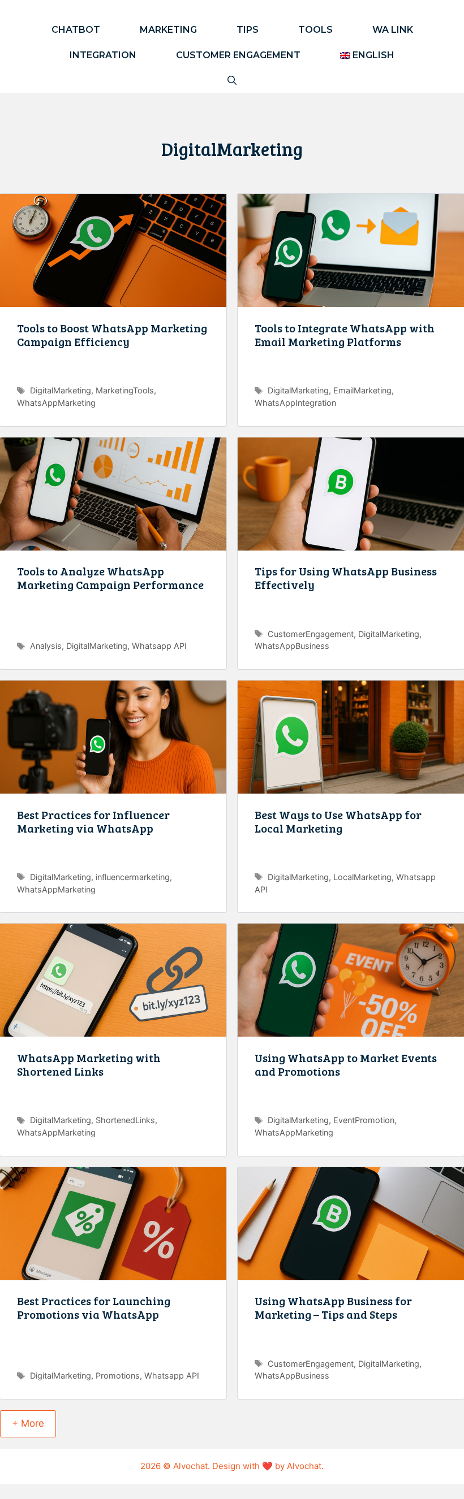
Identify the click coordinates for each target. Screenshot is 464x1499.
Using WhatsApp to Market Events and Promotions (346, 1064)
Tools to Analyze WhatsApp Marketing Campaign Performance (110, 577)
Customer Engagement (238, 55)
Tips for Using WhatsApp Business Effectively (346, 577)
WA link (392, 29)
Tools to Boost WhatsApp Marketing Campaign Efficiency (112, 334)
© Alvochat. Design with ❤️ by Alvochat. (243, 1466)
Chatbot (75, 29)
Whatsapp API (159, 646)
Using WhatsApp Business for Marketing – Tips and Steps (333, 1307)
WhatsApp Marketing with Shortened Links (89, 1064)
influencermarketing (133, 877)
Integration (103, 55)
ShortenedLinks (125, 1120)
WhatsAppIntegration (295, 403)
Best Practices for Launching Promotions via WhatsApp (93, 1307)
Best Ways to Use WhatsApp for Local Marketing (338, 821)
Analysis (46, 646)
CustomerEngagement (311, 634)
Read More (113, 370)
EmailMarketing (362, 390)
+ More (28, 1423)
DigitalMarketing (60, 390)
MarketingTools (125, 390)
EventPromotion (363, 1120)
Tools (315, 29)
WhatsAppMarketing (56, 403)
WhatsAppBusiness (292, 646)
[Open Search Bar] (232, 80)
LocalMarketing (362, 877)
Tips (248, 29)
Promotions (118, 1375)
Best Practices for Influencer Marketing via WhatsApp (93, 821)
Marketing (168, 29)
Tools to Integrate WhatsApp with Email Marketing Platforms (345, 334)
